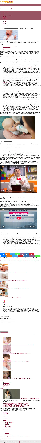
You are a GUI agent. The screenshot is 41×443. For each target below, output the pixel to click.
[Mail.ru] (26, 254)
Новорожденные (11, 260)
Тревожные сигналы (6, 47)
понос (15, 149)
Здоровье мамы (6, 383)
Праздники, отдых (8, 429)
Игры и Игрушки (8, 426)
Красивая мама (5, 416)
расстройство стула (16, 261)
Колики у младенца (6, 82)
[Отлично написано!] (21, 257)
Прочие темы (5, 421)
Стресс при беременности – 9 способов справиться (29, 398)
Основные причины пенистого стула (10, 46)
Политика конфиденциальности (6, 438)
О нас (4, 5)
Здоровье (4, 16)
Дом (3, 19)
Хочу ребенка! (5, 412)
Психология (7, 432)
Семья (6, 425)
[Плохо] (4, 257)
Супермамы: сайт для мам (12, 436)
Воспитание (7, 433)
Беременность (5, 12)
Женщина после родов (7, 15)
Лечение (4, 49)
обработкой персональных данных (30, 334)
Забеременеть (5, 11)
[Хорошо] (15, 257)
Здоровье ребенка (4, 260)
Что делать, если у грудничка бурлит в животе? (17, 272)
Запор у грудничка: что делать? (14, 297)
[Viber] (22, 254)
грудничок (17, 260)
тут (8, 78)
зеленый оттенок (31, 67)
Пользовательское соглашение (24, 436)
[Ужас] (1, 257)
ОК (19, 442)
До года (6, 430)
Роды (4, 14)
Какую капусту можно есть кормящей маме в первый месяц (14, 406)
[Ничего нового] (9, 257)
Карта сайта (5, 4)
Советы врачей (5, 48)
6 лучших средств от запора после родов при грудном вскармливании (15, 403)
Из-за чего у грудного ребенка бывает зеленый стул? (18, 288)
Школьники (5, 386)
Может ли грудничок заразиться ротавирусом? (17, 280)
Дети (4, 415)
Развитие (4, 17)
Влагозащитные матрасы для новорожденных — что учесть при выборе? (16, 405)
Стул (21, 261)
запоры (27, 104)
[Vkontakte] (2, 254)
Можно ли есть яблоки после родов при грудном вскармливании (14, 404)
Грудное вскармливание (7, 382)
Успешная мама (8, 427)
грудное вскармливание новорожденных (27, 260)
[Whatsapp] (17, 254)
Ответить (4, 314)
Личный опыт (7, 424)
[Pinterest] (31, 254)
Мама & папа (5, 18)
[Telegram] (12, 254)
